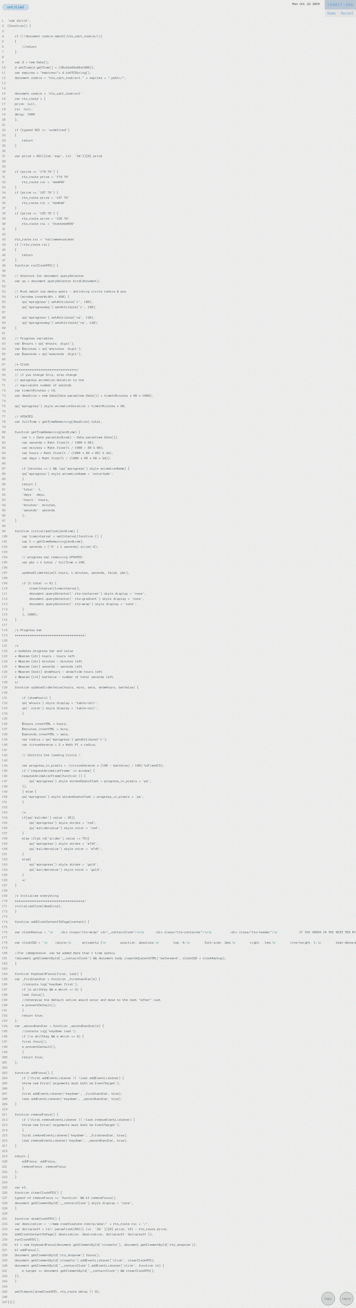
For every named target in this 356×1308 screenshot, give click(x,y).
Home (331, 13)
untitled (15, 7)
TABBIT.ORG (340, 5)
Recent (347, 13)
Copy (328, 1298)
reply (346, 1298)
